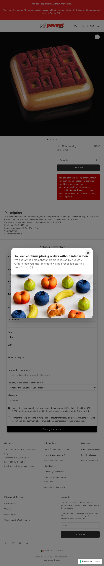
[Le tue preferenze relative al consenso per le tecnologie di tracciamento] (90, 561)
